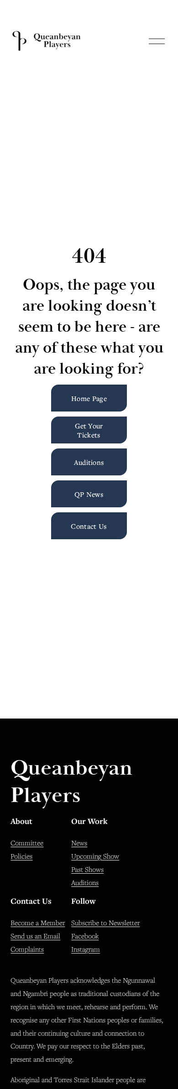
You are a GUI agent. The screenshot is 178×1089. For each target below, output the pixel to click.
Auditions (89, 462)
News (79, 842)
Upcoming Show (95, 855)
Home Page (89, 398)
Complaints (27, 949)
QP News (89, 494)
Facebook (85, 935)
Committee (26, 842)
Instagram (85, 949)
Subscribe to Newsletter (105, 922)
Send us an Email (35, 935)
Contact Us (89, 526)
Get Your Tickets (89, 430)
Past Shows (87, 869)
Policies (21, 855)
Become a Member (37, 922)
